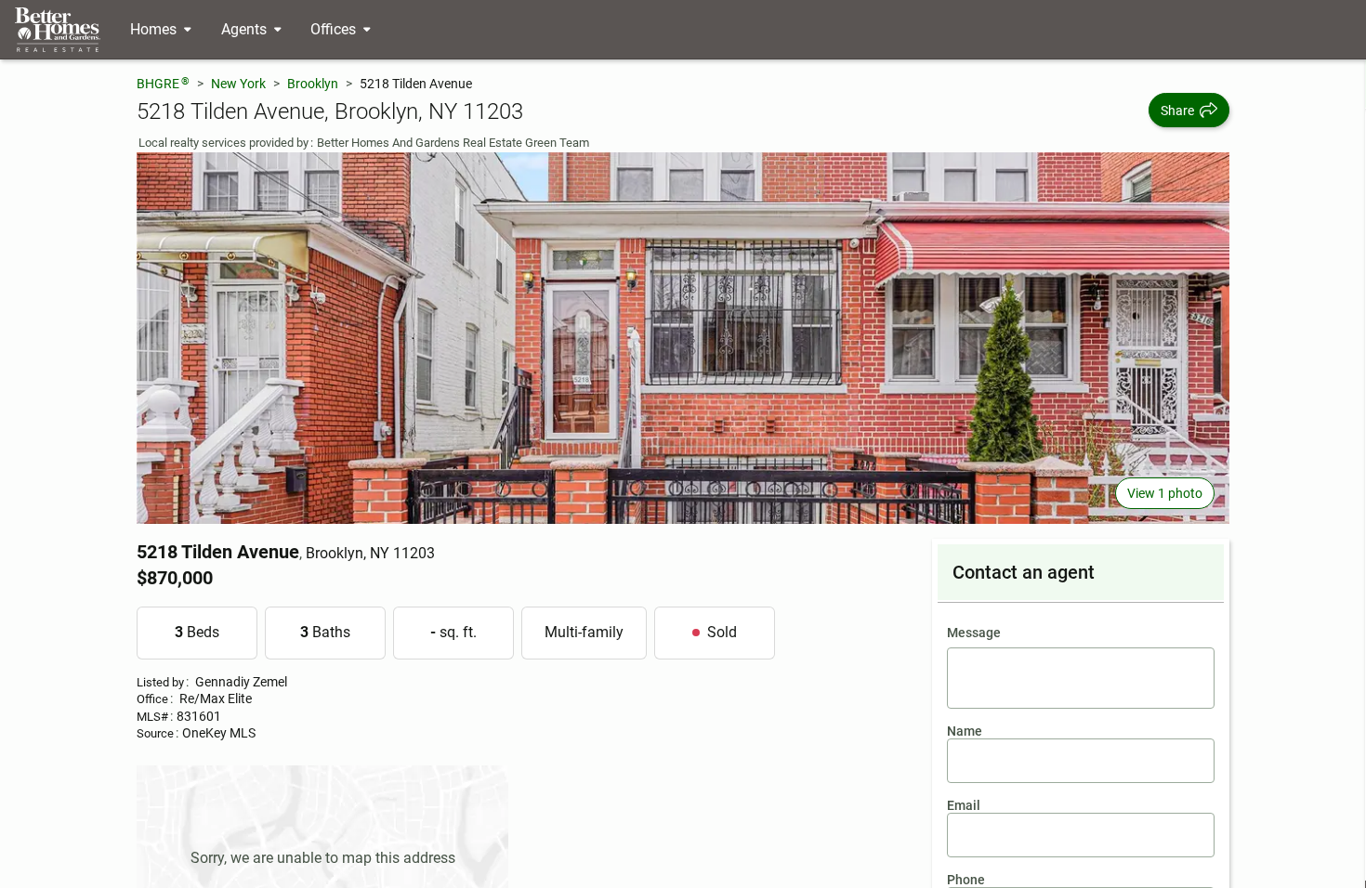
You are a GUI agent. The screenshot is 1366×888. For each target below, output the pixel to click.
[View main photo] (683, 338)
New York (238, 83)
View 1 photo (1164, 493)
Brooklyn (312, 83)
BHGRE (163, 83)
